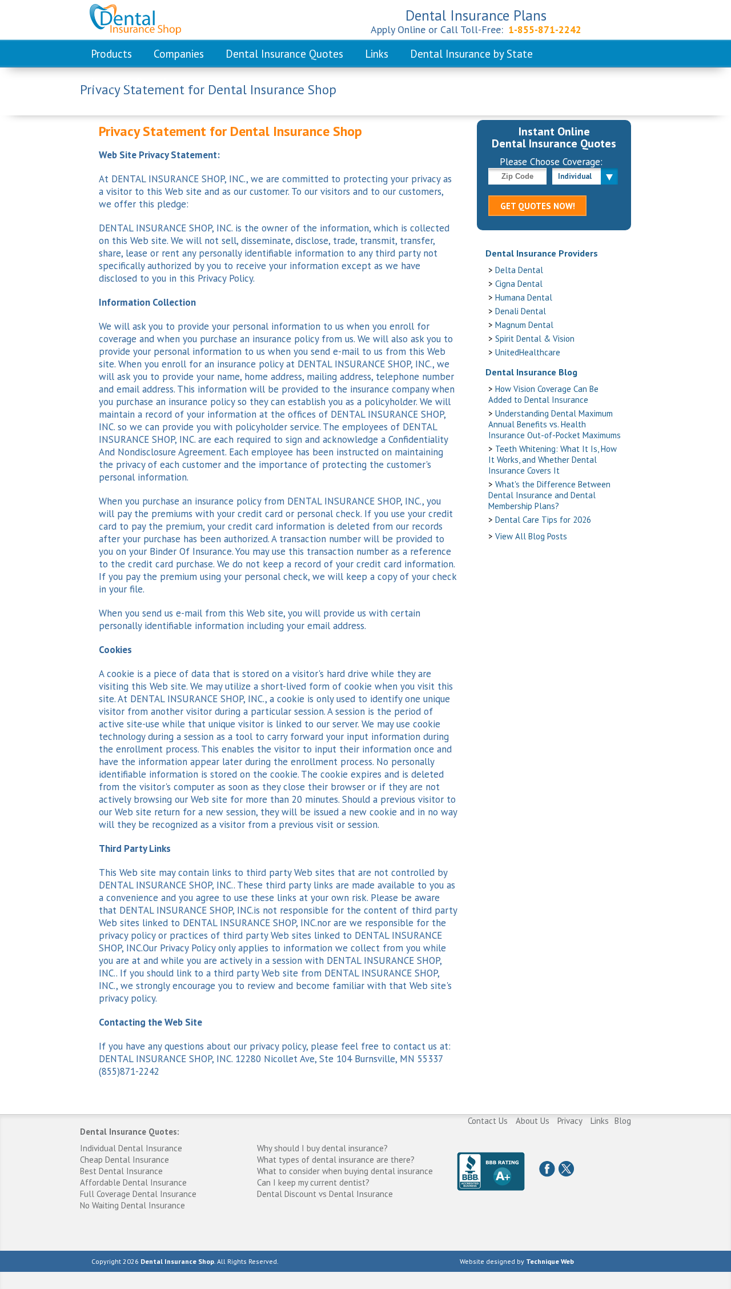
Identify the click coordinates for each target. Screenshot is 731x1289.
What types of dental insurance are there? (336, 1159)
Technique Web (550, 1261)
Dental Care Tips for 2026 (543, 519)
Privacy (570, 1120)
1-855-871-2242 (544, 29)
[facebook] (547, 1168)
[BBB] (491, 1171)
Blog (622, 1120)
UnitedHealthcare (527, 352)
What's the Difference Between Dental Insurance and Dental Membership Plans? (549, 495)
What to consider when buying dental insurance (345, 1171)
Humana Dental (523, 297)
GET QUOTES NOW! (537, 206)
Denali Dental (520, 311)
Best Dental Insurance (121, 1171)
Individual (575, 176)
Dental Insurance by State (471, 54)
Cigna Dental (519, 283)
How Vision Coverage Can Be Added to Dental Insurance (543, 394)
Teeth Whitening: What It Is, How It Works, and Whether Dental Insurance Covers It (552, 459)
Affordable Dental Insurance (133, 1182)
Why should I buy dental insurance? (322, 1148)
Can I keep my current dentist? (313, 1182)
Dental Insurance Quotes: (129, 1131)
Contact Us (488, 1120)
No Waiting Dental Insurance (132, 1205)
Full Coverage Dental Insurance (138, 1193)
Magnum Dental (524, 324)
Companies (179, 54)
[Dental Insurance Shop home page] (129, 18)
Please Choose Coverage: (551, 161)
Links (376, 54)
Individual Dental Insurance (131, 1148)
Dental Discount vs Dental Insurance (325, 1193)
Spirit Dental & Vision (535, 338)
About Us (532, 1120)
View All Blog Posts (531, 536)
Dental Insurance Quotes (284, 54)
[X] (566, 1168)
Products (111, 54)
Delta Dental (519, 270)
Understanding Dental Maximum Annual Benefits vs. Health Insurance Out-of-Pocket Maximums (554, 424)
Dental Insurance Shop (177, 1261)
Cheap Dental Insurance (124, 1159)
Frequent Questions (137, 82)
